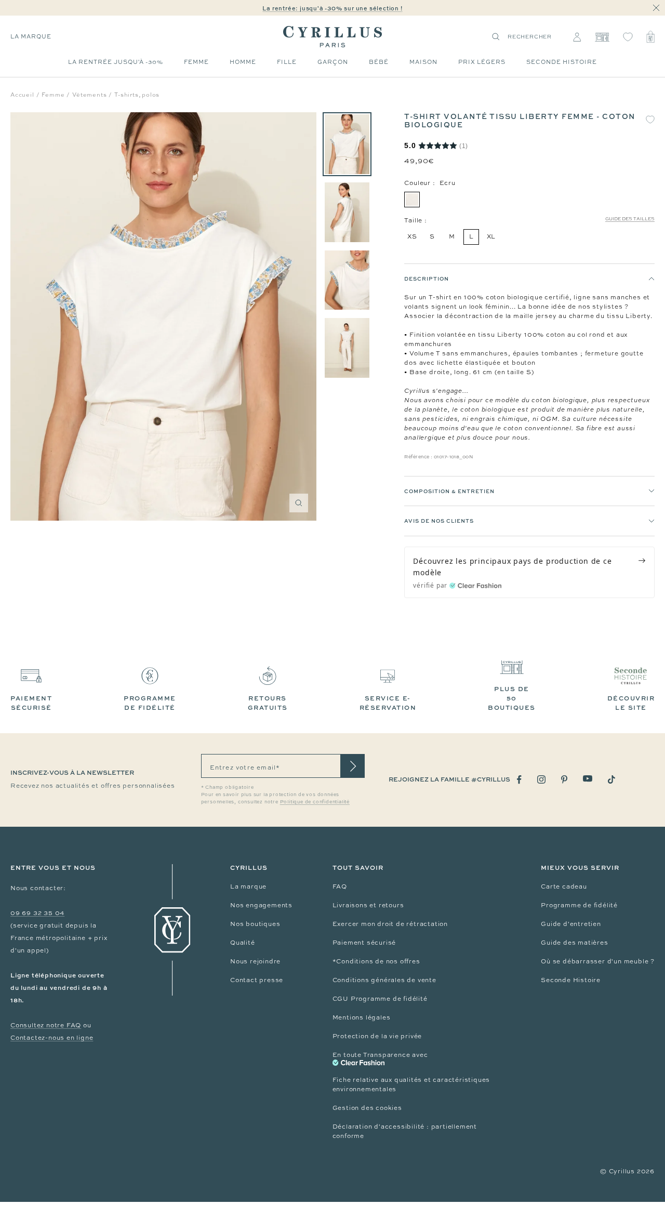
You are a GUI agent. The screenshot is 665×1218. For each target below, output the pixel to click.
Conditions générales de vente (384, 980)
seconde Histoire (561, 61)
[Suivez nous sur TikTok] (611, 779)
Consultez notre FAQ (45, 1025)
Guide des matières (574, 942)
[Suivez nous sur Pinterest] (564, 779)
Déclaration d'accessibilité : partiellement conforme (404, 1131)
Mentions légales (361, 1017)
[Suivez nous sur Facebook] (519, 779)
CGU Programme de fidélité (380, 999)
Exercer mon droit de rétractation (390, 924)
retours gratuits (268, 703)
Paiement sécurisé (364, 942)
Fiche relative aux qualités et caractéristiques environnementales (411, 1084)
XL (491, 236)
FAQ (339, 886)
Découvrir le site (631, 703)
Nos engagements (261, 905)
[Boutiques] (601, 37)
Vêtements (89, 94)
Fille (287, 61)
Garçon (332, 61)
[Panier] (650, 37)
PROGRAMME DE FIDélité (150, 703)
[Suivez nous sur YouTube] (587, 778)
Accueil (22, 94)
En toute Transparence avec (380, 1055)
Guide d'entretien (571, 924)
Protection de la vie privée (377, 1036)
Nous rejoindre (255, 961)
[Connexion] (577, 37)
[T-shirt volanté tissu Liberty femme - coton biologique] (347, 144)
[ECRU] (412, 199)
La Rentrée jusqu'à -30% (115, 61)
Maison (423, 61)
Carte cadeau (564, 886)
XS (412, 236)
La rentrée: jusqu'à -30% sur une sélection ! (332, 8)
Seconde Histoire (571, 980)
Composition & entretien (449, 491)
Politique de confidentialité (315, 802)
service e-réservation (388, 703)
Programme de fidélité (579, 905)
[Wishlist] (628, 37)
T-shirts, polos (136, 94)
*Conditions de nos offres (376, 961)
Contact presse (256, 980)
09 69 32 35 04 (37, 913)
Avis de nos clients (439, 520)
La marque (30, 36)
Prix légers (482, 61)
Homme (243, 61)
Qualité (242, 942)
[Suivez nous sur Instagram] (541, 779)
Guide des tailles (630, 219)
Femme (196, 61)
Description (426, 278)
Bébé (379, 61)
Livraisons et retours (368, 905)
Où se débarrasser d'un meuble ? (598, 961)
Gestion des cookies (367, 1108)
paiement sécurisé (31, 703)
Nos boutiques (255, 924)
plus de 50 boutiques (512, 698)
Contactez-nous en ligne (51, 1038)
